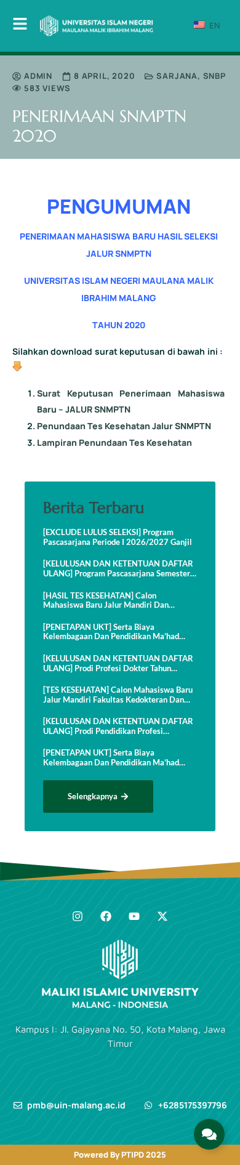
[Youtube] (134, 916)
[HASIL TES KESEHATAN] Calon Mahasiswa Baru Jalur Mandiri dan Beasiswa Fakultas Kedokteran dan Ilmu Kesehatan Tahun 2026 (115, 600)
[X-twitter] (162, 916)
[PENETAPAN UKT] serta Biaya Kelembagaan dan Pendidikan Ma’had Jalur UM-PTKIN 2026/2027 (111, 757)
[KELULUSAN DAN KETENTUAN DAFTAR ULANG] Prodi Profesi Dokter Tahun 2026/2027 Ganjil (118, 663)
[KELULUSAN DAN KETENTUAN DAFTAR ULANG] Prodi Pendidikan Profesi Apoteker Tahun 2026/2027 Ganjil (118, 726)
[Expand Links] (209, 1134)
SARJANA (177, 75)
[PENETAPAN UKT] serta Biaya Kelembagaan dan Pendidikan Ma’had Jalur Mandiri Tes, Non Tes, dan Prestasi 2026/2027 (115, 632)
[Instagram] (77, 916)
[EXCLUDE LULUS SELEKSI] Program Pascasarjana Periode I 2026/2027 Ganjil (117, 537)
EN (213, 25)
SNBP (214, 75)
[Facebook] (106, 916)
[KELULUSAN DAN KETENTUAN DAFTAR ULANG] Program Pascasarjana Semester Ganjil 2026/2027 (118, 568)
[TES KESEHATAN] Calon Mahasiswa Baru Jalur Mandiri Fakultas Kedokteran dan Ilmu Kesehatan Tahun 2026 (118, 694)
